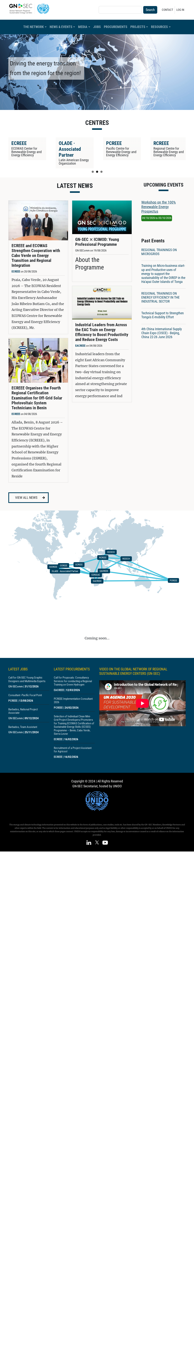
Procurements (115, 27)
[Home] (30, 8)
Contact (167, 10)
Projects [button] (137, 27)
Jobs (97, 27)
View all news (26, 498)
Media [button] (82, 27)
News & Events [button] (61, 27)
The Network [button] (33, 27)
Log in (180, 10)
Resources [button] (159, 27)
